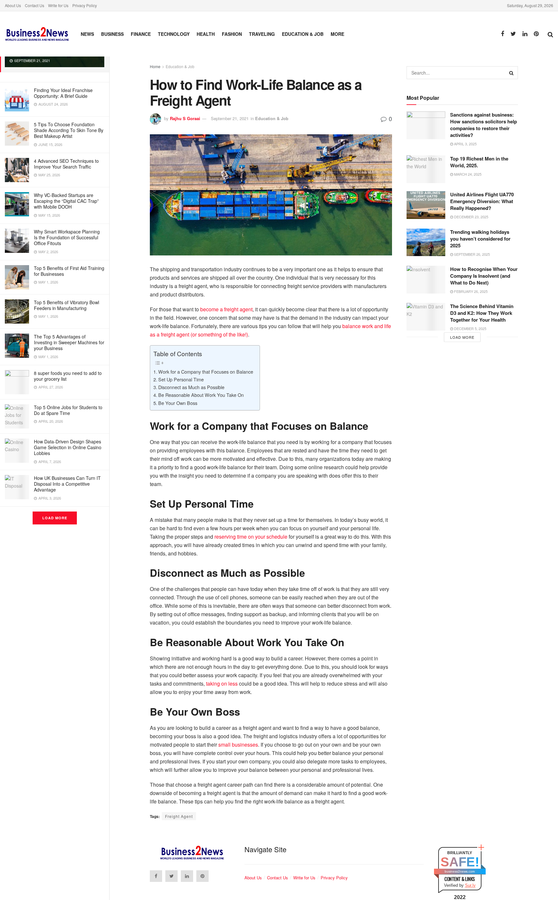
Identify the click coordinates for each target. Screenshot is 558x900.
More (337, 34)
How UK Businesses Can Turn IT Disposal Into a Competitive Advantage (67, 484)
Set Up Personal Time (181, 379)
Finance (141, 34)
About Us (13, 5)
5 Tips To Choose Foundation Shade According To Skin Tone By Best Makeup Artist (68, 130)
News (87, 34)
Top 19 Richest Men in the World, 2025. (479, 162)
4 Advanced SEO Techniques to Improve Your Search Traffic (66, 164)
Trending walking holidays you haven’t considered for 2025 (480, 238)
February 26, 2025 (470, 291)
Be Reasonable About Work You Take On (201, 394)
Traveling (262, 34)
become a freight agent (226, 309)
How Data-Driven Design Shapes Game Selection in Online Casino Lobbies (67, 447)
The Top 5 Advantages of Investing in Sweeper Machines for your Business (69, 342)
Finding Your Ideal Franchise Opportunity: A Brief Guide (63, 93)
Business (112, 34)
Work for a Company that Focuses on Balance (205, 371)
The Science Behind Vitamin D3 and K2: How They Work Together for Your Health (481, 313)
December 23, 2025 (470, 216)
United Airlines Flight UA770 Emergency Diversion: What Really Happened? (482, 201)
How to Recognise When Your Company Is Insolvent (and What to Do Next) (484, 275)
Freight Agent (179, 816)
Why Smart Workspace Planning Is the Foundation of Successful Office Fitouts (67, 237)
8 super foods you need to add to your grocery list (68, 376)
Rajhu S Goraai (185, 118)
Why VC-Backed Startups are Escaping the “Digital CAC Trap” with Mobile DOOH (66, 201)
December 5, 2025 (469, 328)
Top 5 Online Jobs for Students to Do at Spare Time (68, 410)
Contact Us (34, 5)
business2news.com (460, 871)
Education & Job (303, 34)
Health (206, 34)
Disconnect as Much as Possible (191, 387)
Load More (54, 517)
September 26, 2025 (471, 254)
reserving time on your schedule (250, 536)
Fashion (232, 34)
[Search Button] (511, 72)
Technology (174, 34)
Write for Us (58, 5)
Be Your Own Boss (177, 402)
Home (155, 66)
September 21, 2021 (230, 118)
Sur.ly (470, 885)
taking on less (222, 683)
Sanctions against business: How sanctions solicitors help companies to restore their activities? (483, 125)
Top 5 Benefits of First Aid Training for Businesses (69, 271)
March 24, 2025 (467, 174)
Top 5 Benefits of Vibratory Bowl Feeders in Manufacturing (66, 305)
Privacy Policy (84, 5)
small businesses (238, 744)
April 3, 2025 (465, 143)
